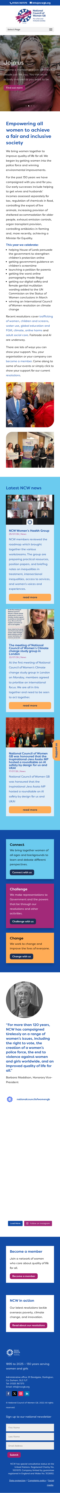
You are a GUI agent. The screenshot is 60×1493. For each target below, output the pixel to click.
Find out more (14, 86)
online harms (33, 330)
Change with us (21, 956)
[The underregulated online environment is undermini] (30, 1148)
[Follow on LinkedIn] (26, 1393)
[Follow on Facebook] (8, 1393)
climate (19, 330)
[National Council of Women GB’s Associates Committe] (30, 1205)
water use (12, 326)
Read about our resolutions (28, 1325)
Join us (14, 61)
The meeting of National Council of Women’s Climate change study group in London (28, 649)
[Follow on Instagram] (20, 1393)
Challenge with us (23, 921)
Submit (14, 1454)
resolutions (13, 375)
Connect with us (22, 872)
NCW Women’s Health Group (29, 531)
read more (30, 597)
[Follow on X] (14, 1393)
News (23, 534)
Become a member (23, 1276)
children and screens (34, 321)
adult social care (17, 335)
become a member (19, 361)
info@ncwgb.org (21, 1386)
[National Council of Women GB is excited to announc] (30, 1120)
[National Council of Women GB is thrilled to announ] (30, 1176)
